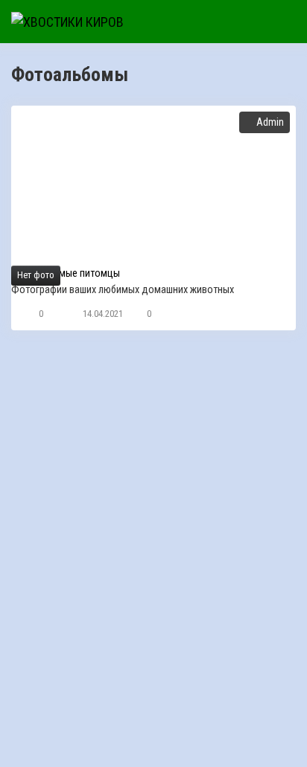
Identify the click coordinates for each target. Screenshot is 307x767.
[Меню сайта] (281, 22)
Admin (270, 122)
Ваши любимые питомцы (65, 273)
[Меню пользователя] (251, 22)
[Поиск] (221, 22)
